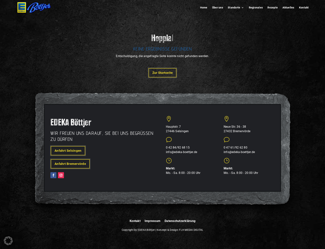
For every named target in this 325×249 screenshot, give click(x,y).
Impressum (152, 221)
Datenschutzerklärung (180, 221)
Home (203, 7)
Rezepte (272, 7)
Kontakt (304, 7)
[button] (8, 240)
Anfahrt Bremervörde (70, 164)
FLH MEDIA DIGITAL (191, 229)
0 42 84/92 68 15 (178, 147)
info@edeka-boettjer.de (181, 152)
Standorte (234, 7)
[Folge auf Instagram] (61, 175)
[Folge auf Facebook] (53, 175)
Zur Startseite (162, 73)
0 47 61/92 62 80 (235, 147)
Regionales (256, 7)
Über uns (217, 7)
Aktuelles (288, 7)
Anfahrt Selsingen (68, 150)
